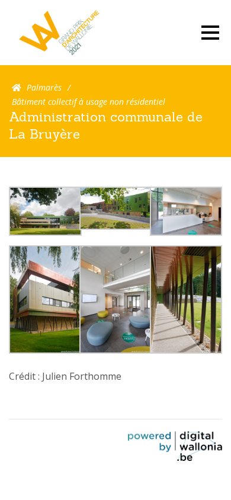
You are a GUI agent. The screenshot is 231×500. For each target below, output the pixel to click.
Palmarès (44, 87)
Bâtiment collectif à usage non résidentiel (88, 101)
